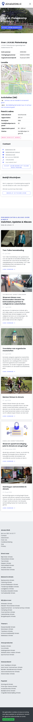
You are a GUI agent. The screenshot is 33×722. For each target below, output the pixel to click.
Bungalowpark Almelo (8, 616)
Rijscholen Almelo (7, 557)
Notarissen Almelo (7, 629)
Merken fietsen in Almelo (13, 397)
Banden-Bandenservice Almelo (11, 669)
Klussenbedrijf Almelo (8, 627)
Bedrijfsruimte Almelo (8, 691)
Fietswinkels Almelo (7, 559)
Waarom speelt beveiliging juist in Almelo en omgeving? (15, 445)
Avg (2, 544)
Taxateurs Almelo (7, 631)
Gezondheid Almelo (7, 565)
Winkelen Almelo (6, 604)
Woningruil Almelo (7, 684)
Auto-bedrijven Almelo (8, 665)
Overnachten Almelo (8, 612)
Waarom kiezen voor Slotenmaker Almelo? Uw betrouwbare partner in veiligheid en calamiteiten (14, 300)
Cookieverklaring (6, 542)
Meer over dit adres (11, 137)
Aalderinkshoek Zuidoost (13, 152)
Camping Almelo (6, 610)
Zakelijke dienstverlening (13, 441)
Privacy (3, 546)
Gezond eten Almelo (8, 570)
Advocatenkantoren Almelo (10, 672)
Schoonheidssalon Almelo (9, 584)
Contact (4, 536)
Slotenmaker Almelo (8, 674)
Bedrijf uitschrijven (16, 193)
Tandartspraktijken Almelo (10, 587)
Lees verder (8, 269)
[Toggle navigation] (30, 4)
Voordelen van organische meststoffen (14, 349)
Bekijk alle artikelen (6, 225)
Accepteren (8, 719)
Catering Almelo (6, 582)
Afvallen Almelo (6, 568)
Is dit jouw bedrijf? (11, 27)
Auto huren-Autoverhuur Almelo (11, 667)
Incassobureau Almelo (8, 689)
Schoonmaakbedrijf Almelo (10, 633)
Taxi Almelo (5, 561)
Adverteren (5, 538)
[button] (16, 79)
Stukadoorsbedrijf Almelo (9, 591)
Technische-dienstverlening (14, 294)
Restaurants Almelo (7, 580)
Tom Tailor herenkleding (13, 250)
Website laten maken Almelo (10, 652)
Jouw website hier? (11, 162)
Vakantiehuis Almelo (7, 614)
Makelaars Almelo (7, 635)
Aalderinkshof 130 (8, 21)
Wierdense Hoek (10, 155)
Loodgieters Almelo (7, 589)
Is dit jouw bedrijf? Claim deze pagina (16, 166)
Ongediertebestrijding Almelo (11, 693)
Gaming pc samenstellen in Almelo (14, 488)
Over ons (4, 540)
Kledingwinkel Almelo (8, 650)
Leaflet (21, 93)
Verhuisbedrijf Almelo (8, 593)
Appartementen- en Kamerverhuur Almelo (15, 608)
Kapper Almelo (6, 563)
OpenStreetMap (28, 93)
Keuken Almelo (6, 646)
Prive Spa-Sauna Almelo (9, 686)
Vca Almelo (5, 648)
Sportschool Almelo (7, 655)
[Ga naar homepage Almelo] (11, 3)
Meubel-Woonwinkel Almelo (10, 606)
